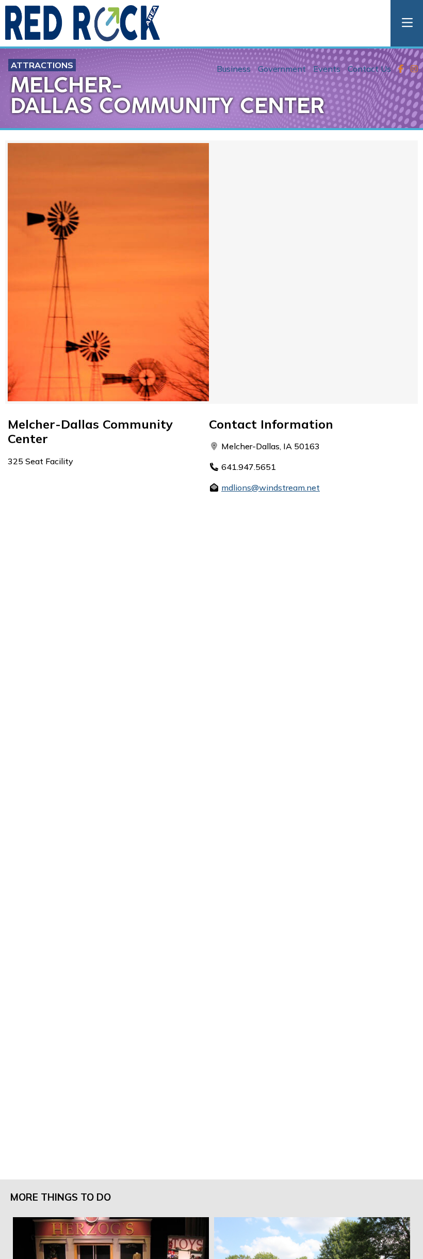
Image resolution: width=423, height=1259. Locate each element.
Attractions (42, 65)
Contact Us (369, 69)
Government (282, 69)
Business (234, 69)
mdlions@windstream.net (270, 487)
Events (326, 69)
